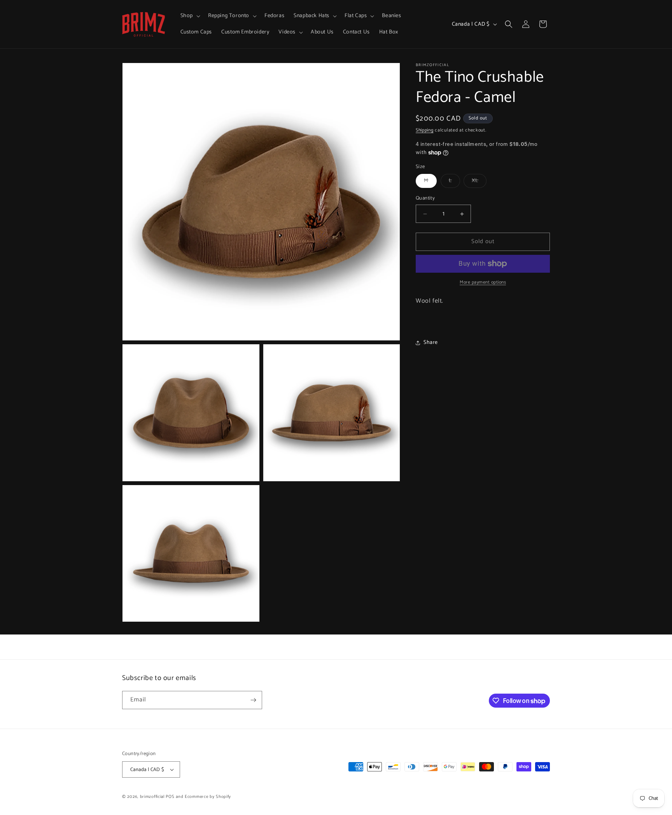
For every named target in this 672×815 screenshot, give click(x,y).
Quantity (425, 199)
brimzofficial (152, 796)
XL (479, 182)
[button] (189, 16)
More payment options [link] (483, 282)
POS (170, 796)
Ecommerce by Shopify (208, 796)
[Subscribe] (253, 700)
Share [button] (431, 342)
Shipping (425, 130)
